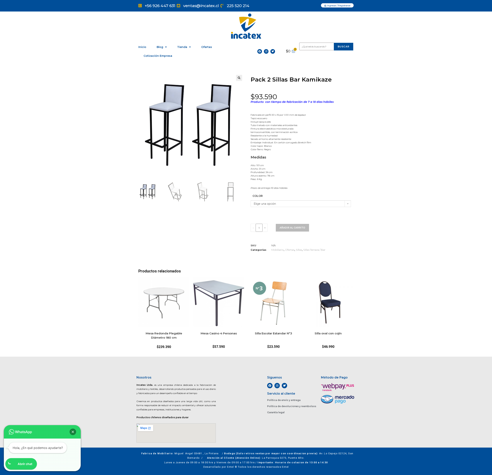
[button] (239, 78)
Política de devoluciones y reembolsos (291, 406)
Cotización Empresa (158, 56)
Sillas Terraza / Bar (314, 249)
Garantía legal (276, 412)
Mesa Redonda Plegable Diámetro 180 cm (164, 336)
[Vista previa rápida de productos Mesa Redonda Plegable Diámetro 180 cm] (187, 283)
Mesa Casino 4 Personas (219, 333)
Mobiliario (277, 249)
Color (258, 196)
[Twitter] (272, 51)
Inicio (142, 47)
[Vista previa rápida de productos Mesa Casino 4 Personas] (242, 283)
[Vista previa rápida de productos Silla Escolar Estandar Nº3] (297, 283)
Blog (160, 47)
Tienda (182, 47)
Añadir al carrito (292, 227)
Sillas (299, 249)
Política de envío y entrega (284, 400)
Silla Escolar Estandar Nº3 (273, 333)
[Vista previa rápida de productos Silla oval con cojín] (352, 283)
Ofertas (206, 47)
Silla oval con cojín (328, 333)
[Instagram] (266, 51)
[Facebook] (259, 51)
